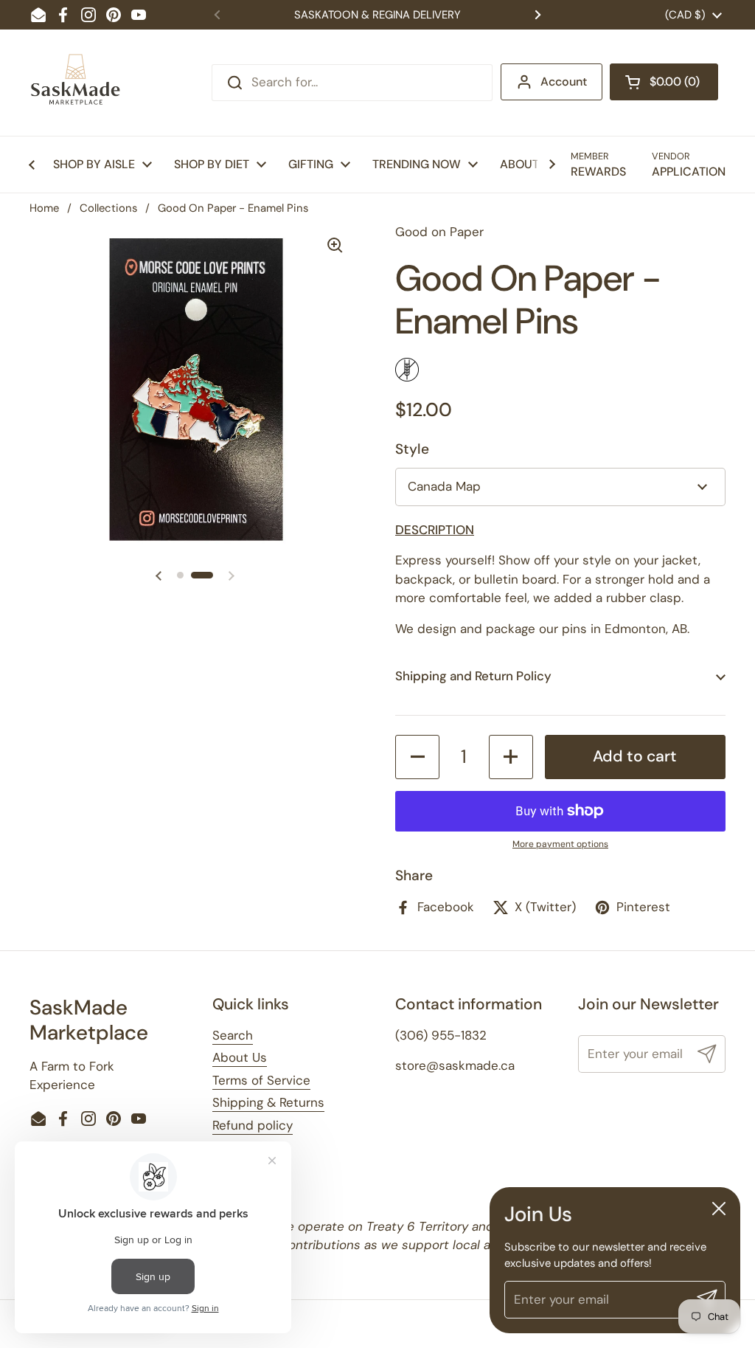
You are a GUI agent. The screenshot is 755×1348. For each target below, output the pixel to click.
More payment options (560, 844)
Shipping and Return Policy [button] (473, 676)
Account (563, 81)
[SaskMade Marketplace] (75, 83)
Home (44, 208)
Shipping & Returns (268, 1102)
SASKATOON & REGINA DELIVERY (377, 15)
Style (412, 449)
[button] (664, 81)
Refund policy (252, 1125)
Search (232, 1035)
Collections (108, 208)
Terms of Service (261, 1080)
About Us (239, 1057)
